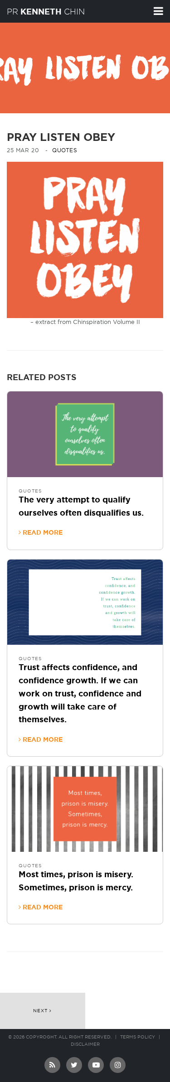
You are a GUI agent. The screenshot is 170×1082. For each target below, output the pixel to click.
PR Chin (46, 11)
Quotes (65, 150)
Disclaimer (85, 1044)
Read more (42, 533)
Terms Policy (137, 1037)
